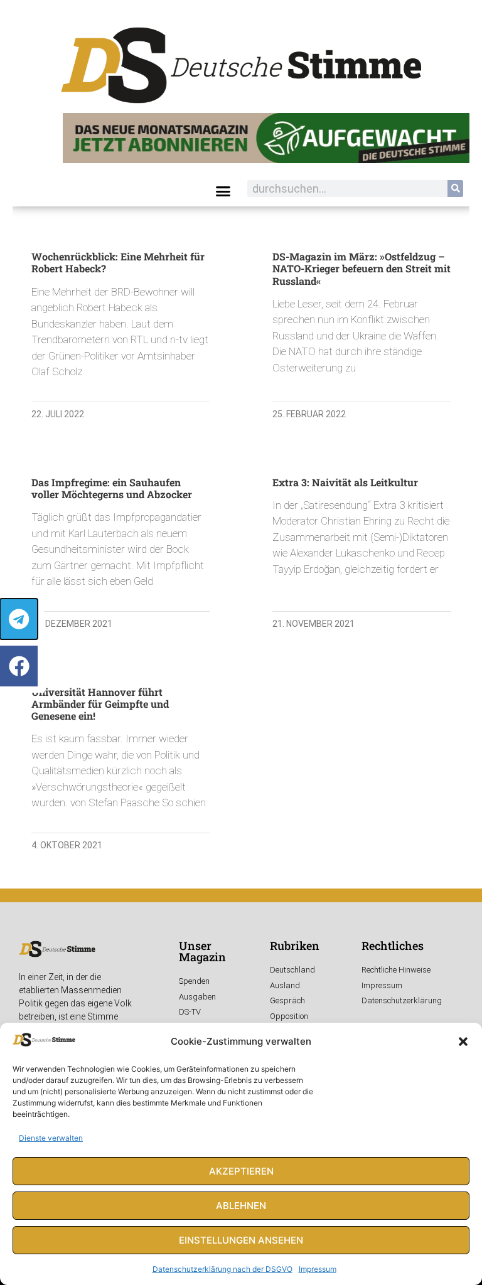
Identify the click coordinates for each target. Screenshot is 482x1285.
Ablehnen (241, 1206)
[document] (241, 642)
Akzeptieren (241, 1171)
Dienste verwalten (51, 1138)
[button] (463, 1041)
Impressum (317, 1269)
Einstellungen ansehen (241, 1240)
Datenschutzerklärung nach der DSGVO (222, 1269)
